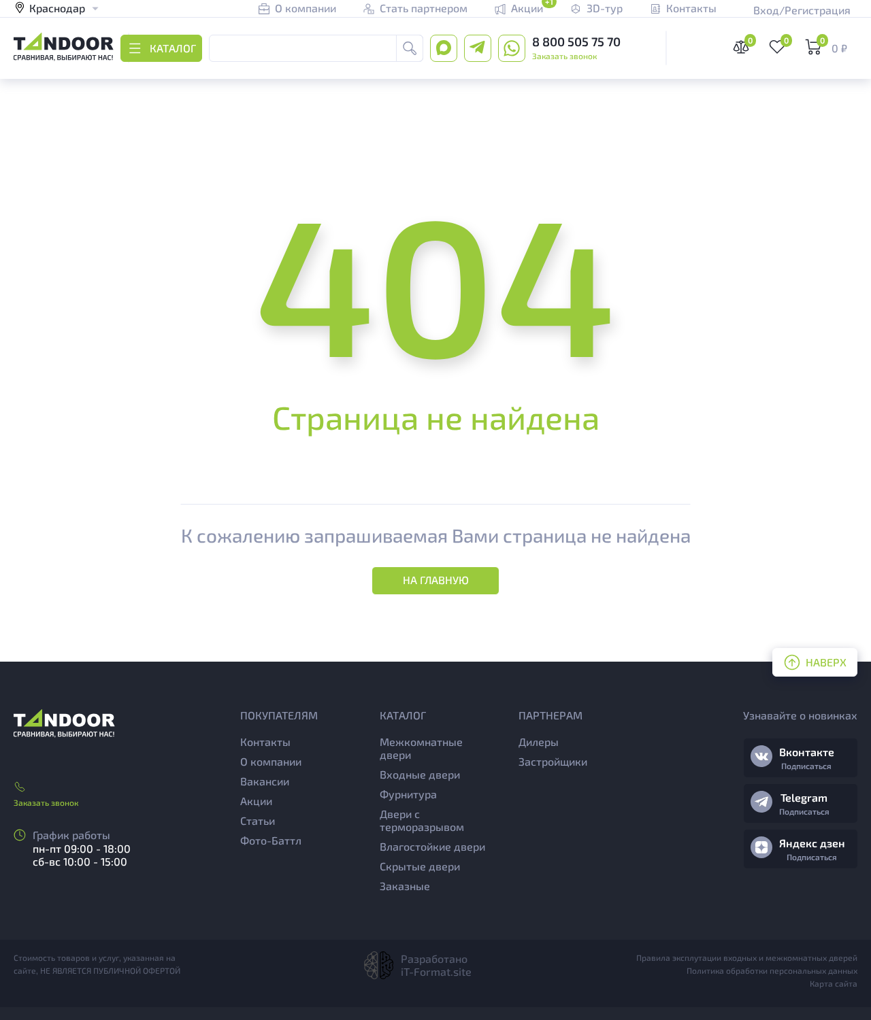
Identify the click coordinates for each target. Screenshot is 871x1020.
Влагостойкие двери (432, 846)
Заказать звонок (564, 56)
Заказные (405, 885)
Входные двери (420, 774)
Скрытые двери (420, 866)
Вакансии (264, 781)
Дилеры (539, 741)
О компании (270, 761)
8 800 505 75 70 (576, 41)
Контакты (265, 741)
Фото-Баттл (270, 840)
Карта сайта (833, 983)
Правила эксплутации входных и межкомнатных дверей (746, 957)
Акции (256, 800)
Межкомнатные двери (421, 748)
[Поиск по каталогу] (409, 48)
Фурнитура (408, 793)
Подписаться (806, 765)
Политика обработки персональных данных (772, 970)
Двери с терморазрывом (422, 820)
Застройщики (553, 761)
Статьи (257, 820)
